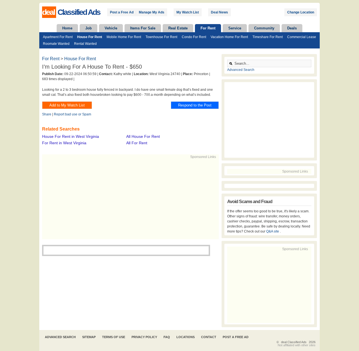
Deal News (219, 12)
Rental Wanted (85, 44)
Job (88, 28)
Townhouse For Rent (161, 37)
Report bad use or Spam (72, 114)
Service (234, 28)
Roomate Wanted (56, 44)
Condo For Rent (194, 37)
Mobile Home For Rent (124, 37)
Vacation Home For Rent (229, 37)
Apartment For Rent (58, 37)
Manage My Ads (151, 12)
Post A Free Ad (235, 337)
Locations (185, 337)
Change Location (300, 12)
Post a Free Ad (122, 12)
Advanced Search (240, 70)
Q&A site (273, 231)
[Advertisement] (128, 198)
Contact (208, 337)
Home (67, 28)
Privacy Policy (144, 337)
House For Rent (89, 37)
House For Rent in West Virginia (70, 136)
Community (264, 28)
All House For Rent (143, 136)
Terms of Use (113, 337)
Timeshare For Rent (267, 37)
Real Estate (178, 28)
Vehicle (111, 28)
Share (46, 114)
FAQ (167, 337)
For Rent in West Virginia (64, 143)
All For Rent (136, 143)
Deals (292, 28)
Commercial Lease (301, 37)
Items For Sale (142, 28)
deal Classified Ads (294, 342)
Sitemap (89, 337)
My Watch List (187, 12)
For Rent (208, 28)
